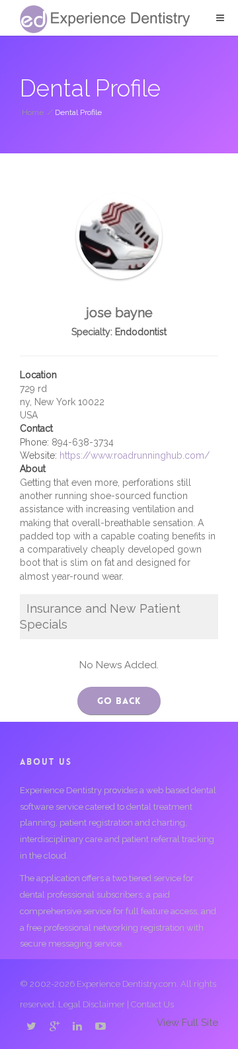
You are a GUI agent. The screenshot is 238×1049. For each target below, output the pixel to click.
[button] (220, 18)
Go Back (119, 701)
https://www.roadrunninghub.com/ (135, 455)
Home (33, 112)
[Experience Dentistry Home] (105, 19)
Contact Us (152, 1004)
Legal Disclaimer (91, 1004)
